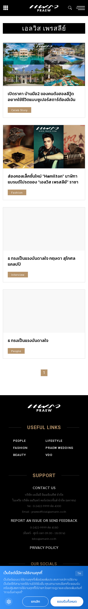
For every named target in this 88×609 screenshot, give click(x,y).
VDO (49, 455)
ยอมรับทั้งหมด (67, 601)
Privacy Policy (44, 547)
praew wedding (59, 448)
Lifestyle (54, 441)
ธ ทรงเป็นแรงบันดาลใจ (28, 340)
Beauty (19, 455)
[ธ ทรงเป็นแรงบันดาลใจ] (44, 311)
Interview (17, 274)
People (16, 351)
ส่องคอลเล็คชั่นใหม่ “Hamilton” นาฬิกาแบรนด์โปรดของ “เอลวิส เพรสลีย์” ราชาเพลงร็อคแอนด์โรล (43, 182)
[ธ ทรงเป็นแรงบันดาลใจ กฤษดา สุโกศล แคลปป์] (44, 229)
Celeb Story (19, 110)
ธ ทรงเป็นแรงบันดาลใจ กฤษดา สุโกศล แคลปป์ (41, 261)
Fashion (17, 192)
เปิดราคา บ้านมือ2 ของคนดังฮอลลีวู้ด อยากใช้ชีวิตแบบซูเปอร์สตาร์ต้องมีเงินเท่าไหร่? (41, 99)
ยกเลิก (35, 601)
